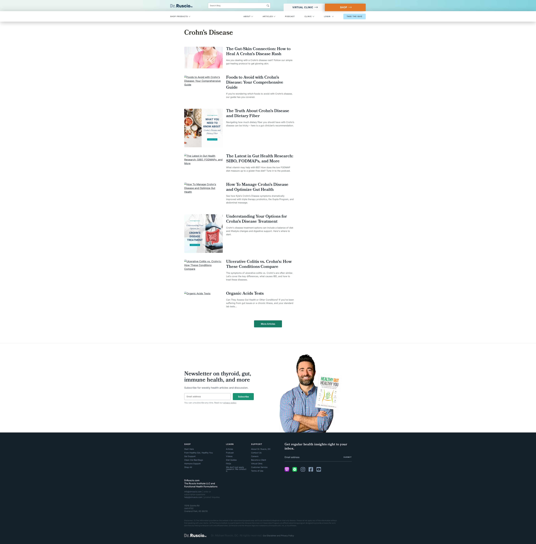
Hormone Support (192, 464)
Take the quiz (354, 16)
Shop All (188, 467)
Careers (254, 456)
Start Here (189, 449)
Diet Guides (231, 460)
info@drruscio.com (193, 491)
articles (268, 16)
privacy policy (229, 402)
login (327, 16)
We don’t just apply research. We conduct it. (236, 469)
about (247, 16)
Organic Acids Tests (245, 293)
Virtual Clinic (302, 7)
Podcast (230, 453)
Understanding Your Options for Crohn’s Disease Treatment (256, 219)
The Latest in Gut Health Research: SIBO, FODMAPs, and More (259, 159)
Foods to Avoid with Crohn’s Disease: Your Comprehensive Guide (254, 82)
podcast (290, 16)
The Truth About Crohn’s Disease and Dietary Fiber (257, 114)
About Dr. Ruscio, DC (261, 449)
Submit (348, 457)
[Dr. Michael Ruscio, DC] (195, 535)
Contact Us (256, 453)
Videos (229, 456)
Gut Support (190, 456)
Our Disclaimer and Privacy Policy (278, 535)
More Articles (268, 323)
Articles (229, 449)
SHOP (343, 7)
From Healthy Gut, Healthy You (198, 453)
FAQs (228, 464)
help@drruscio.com (193, 497)
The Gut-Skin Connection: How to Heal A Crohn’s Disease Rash (258, 52)
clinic (309, 16)
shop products (179, 16)
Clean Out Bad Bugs (193, 460)
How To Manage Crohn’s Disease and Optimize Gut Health (257, 187)
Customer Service (259, 467)
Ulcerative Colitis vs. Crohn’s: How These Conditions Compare (259, 265)
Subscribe (243, 396)
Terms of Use (257, 471)
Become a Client (258, 460)
